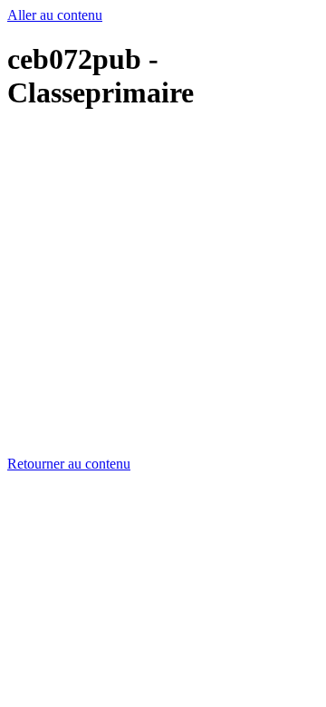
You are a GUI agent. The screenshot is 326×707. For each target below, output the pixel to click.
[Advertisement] (163, 293)
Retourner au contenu (68, 463)
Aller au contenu (54, 15)
